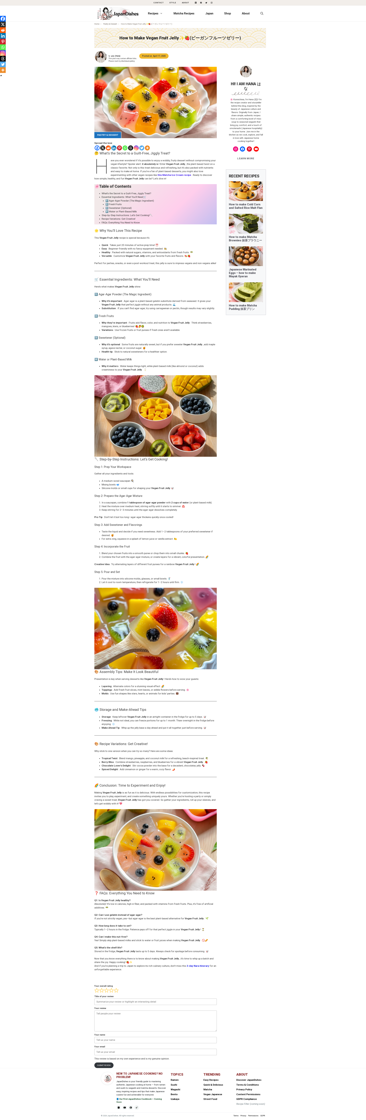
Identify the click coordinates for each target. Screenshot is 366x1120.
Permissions (253, 1116)
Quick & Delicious (213, 1084)
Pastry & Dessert (110, 24)
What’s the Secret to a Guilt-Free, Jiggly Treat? (126, 193)
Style (172, 3)
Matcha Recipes (184, 13)
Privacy (243, 1116)
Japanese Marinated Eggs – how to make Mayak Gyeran (242, 273)
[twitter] (206, 3)
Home (96, 24)
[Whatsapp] (125, 147)
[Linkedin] (113, 147)
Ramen (175, 1079)
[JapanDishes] (118, 13)
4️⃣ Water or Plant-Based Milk (121, 211)
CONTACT (159, 3)
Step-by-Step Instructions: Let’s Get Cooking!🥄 (127, 215)
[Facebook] (97, 147)
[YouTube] (124, 1107)
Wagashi (175, 1089)
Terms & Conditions (247, 1084)
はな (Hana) (115, 56)
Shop (227, 13)
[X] (102, 147)
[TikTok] (136, 1107)
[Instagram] (136, 147)
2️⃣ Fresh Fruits (113, 204)
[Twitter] (141, 147)
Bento (174, 1094)
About (185, 3)
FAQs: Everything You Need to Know (121, 222)
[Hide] (1, 76)
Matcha (207, 1089)
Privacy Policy (244, 1089)
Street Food (210, 1099)
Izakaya (175, 1099)
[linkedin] (196, 3)
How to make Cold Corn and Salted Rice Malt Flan (245, 206)
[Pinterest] (119, 147)
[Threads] (130, 147)
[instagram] (211, 3)
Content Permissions (248, 1094)
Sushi (174, 1084)
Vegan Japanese (212, 1094)
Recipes (153, 13)
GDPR (262, 1116)
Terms (235, 1116)
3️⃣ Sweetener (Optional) (118, 208)
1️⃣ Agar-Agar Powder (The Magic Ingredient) (129, 200)
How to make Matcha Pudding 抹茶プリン (243, 307)
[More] (147, 147)
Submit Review (104, 1065)
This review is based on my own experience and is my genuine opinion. (131, 1058)
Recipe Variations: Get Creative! (118, 218)
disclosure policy (128, 61)
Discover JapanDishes (248, 1079)
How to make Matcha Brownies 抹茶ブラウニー (245, 238)
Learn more (245, 158)
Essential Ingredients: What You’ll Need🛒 (124, 197)
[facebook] (201, 3)
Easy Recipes (210, 1079)
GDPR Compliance (246, 1099)
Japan (209, 13)
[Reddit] (108, 147)
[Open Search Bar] (262, 13)
